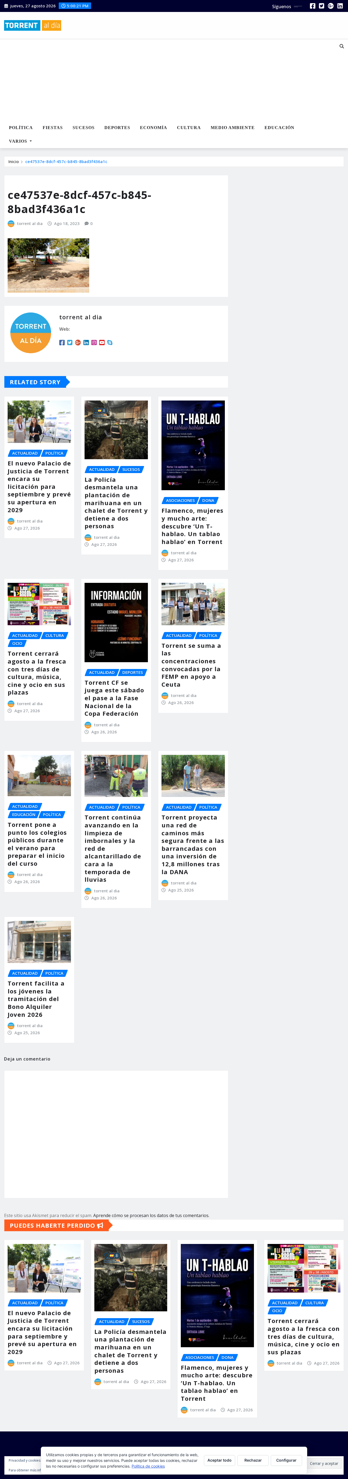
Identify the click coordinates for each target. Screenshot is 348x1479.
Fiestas (53, 127)
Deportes (117, 127)
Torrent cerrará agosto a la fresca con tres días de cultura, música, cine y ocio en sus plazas (37, 672)
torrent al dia (30, 223)
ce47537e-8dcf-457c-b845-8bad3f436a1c (66, 161)
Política (21, 127)
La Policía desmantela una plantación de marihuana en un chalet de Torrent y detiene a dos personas (116, 502)
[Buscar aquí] (342, 46)
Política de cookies (148, 1466)
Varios (19, 141)
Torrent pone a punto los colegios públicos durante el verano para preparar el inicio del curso (37, 843)
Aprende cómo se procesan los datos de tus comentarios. (151, 1215)
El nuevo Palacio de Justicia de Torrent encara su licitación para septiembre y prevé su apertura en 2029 (39, 486)
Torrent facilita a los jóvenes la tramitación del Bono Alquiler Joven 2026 (36, 998)
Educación (279, 127)
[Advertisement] (161, 80)
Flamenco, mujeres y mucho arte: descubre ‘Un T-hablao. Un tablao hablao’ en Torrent (192, 525)
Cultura (189, 127)
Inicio (13, 161)
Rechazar (253, 1460)
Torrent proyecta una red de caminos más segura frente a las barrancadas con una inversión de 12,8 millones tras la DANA (192, 844)
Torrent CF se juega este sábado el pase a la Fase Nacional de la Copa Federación (114, 697)
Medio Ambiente (233, 127)
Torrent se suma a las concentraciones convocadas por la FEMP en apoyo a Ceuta (191, 664)
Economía (153, 127)
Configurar (286, 1460)
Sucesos (84, 127)
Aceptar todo (219, 1460)
